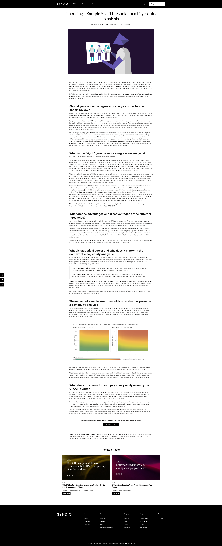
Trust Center (143, 521)
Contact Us (127, 527)
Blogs (101, 524)
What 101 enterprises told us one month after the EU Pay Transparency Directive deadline (83, 486)
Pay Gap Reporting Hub (106, 527)
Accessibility (143, 527)
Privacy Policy (144, 518)
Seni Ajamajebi (79, 490)
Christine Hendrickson (68, 490)
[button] (111, 424)
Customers (85, 4)
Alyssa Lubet (104, 24)
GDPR (142, 524)
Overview (86, 518)
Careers (126, 524)
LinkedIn (160, 518)
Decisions (86, 524)
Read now (66, 493)
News (125, 521)
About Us (126, 518)
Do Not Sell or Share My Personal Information (97, 543)
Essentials (87, 521)
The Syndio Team (117, 490)
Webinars (102, 521)
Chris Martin (95, 24)
